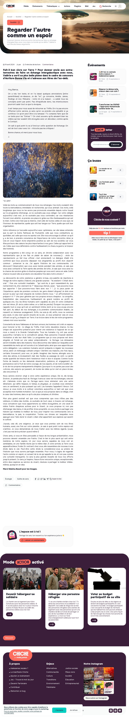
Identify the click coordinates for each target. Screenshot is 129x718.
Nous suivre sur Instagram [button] (96, 698)
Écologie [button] (8, 479)
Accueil (9, 17)
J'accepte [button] (59, 710)
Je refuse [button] (74, 710)
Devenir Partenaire (19, 683)
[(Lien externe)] (111, 711)
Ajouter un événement (20, 676)
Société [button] (13, 22)
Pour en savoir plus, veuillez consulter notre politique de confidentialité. (23, 712)
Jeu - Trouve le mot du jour (22, 680)
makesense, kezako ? (19, 668)
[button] (55, 479)
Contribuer (15, 687)
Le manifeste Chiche (19, 672)
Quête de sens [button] (23, 479)
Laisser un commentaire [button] (34, 540)
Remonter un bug (18, 691)
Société (18, 17)
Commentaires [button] (14, 485)
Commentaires (47, 64)
